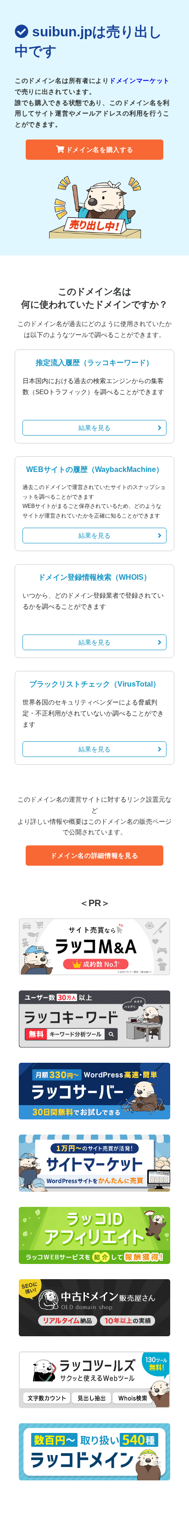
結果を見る (94, 427)
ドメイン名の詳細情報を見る (94, 855)
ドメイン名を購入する (99, 149)
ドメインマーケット (139, 80)
